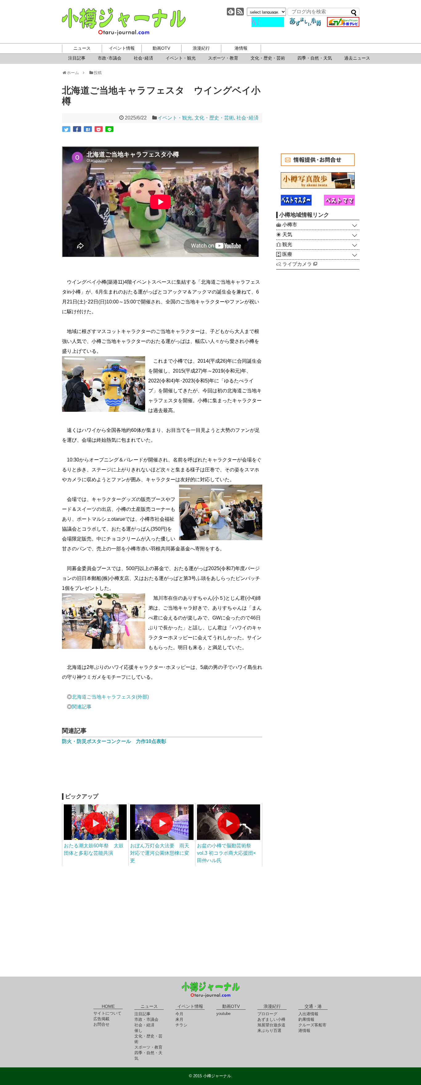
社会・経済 (144, 1025)
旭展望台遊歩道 (271, 1025)
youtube (223, 1013)
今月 (179, 1014)
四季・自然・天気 (314, 58)
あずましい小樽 (271, 1019)
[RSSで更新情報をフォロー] (240, 11)
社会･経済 (143, 58)
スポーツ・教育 (223, 58)
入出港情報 (308, 1014)
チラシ (181, 1025)
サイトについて (107, 1013)
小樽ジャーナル (124, 21)
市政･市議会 (109, 58)
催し (138, 1030)
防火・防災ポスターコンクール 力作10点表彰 (114, 741)
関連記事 (82, 706)
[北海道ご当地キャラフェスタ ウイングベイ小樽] (88, 129)
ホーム (75, 72)
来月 (179, 1019)
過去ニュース (357, 58)
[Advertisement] (162, 771)
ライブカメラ (297, 264)
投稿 (98, 72)
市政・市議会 (146, 1019)
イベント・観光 (181, 58)
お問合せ (101, 1024)
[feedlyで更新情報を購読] (231, 11)
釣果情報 (306, 1019)
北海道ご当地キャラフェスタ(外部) (110, 696)
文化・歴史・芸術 (268, 58)
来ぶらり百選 (269, 1030)
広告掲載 (101, 1018)
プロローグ (267, 1014)
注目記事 (76, 58)
